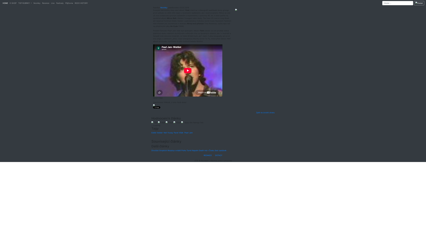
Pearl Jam (188, 133)
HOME (5, 3)
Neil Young (168, 133)
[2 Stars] (162, 122)
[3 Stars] (170, 122)
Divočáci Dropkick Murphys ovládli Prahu (168, 150)
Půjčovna (69, 3)
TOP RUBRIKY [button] (24, 3)
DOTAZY (218, 155)
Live (52, 3)
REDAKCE (208, 155)
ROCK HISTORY (81, 3)
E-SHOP (13, 3)
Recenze (45, 3)
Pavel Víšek (178, 133)
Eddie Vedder (157, 133)
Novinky (37, 3)
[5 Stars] (185, 122)
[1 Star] (154, 122)
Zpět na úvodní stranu (265, 112)
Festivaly (60, 3)
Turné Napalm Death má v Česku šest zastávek (206, 150)
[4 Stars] (177, 122)
